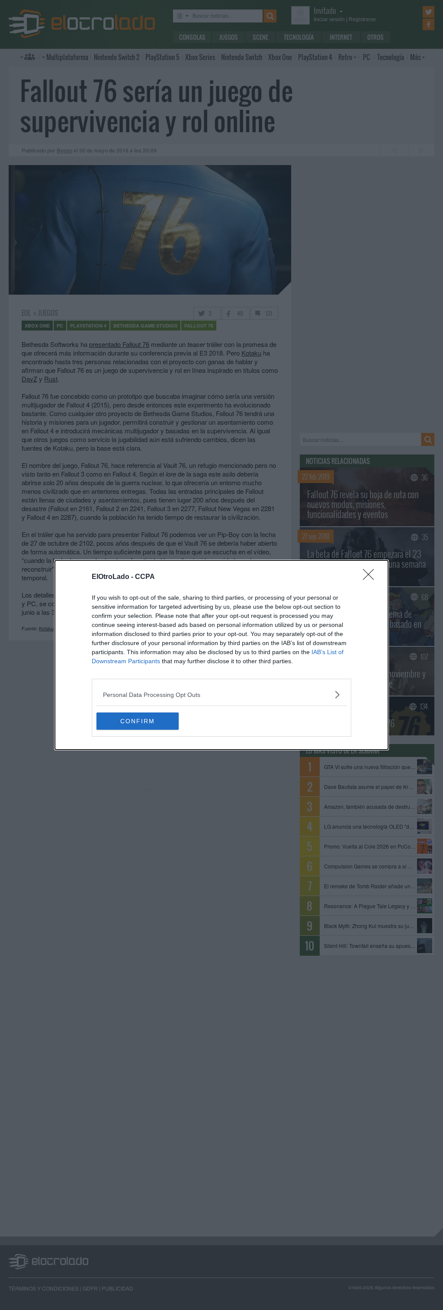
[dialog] (221, 655)
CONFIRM (137, 721)
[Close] (371, 577)
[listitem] (221, 694)
